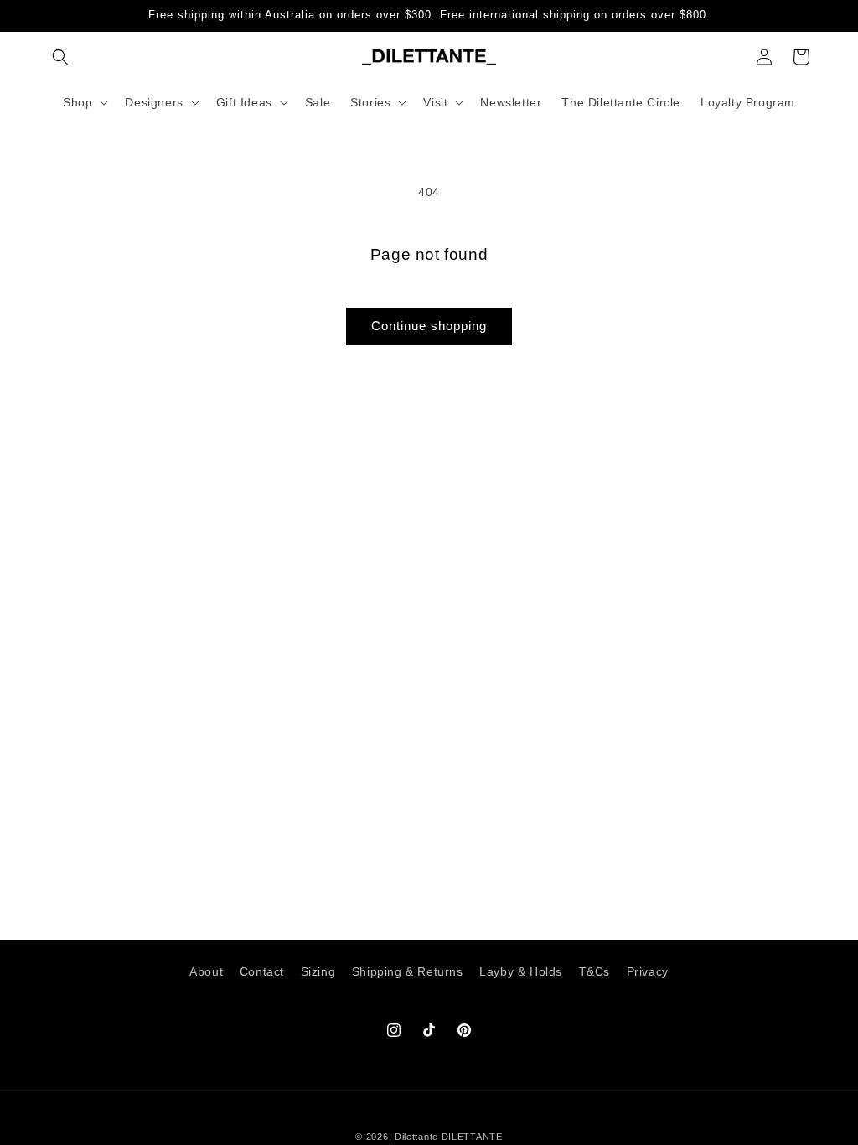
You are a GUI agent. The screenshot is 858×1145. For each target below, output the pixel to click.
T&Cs (594, 971)
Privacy (648, 971)
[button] (60, 57)
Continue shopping (429, 326)
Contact (262, 971)
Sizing (318, 971)
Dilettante (416, 1137)
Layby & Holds (520, 971)
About (206, 971)
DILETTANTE (472, 1137)
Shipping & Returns (407, 971)
